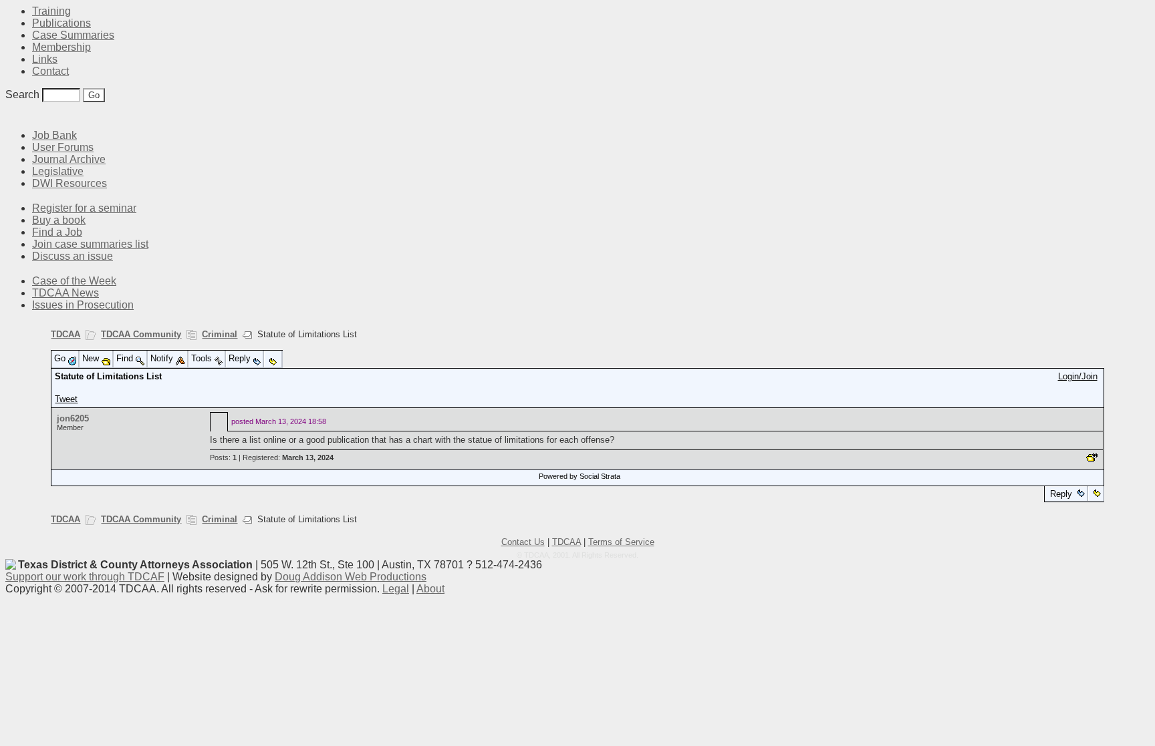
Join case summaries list (90, 244)
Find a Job (57, 232)
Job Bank (54, 135)
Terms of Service (621, 542)
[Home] (13, 115)
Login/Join (1078, 376)
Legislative (58, 171)
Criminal (219, 334)
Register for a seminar (84, 208)
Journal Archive (69, 159)
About (430, 588)
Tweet (66, 399)
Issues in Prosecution (83, 305)
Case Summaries (73, 35)
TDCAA (65, 334)
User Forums (63, 147)
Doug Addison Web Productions (350, 576)
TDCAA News (65, 293)
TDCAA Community (141, 334)
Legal (395, 588)
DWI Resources (69, 183)
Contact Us (523, 542)
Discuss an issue (72, 256)
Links (44, 59)
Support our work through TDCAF (84, 576)
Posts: (223, 457)
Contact (50, 71)
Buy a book (59, 220)
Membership (61, 47)
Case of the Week (74, 281)
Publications (61, 23)
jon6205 (73, 418)
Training (51, 11)
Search (22, 94)
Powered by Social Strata (579, 476)
